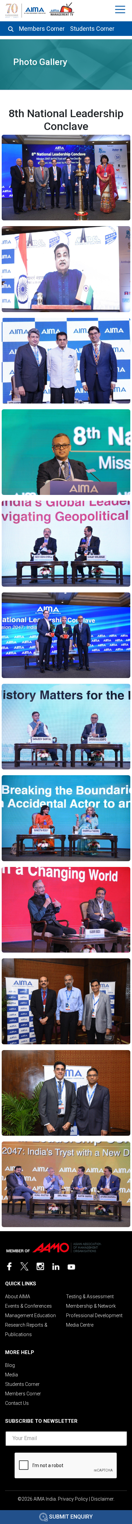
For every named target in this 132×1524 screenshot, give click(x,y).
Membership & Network (91, 1306)
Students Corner (92, 28)
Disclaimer (102, 1499)
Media (11, 1374)
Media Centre (79, 1325)
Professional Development (94, 1315)
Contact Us (17, 1403)
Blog (10, 1365)
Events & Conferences (28, 1306)
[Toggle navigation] (121, 9)
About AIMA (17, 1296)
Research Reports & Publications (26, 1329)
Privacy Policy (73, 1499)
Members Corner (42, 28)
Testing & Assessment (90, 1296)
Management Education (30, 1315)
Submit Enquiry (70, 1517)
